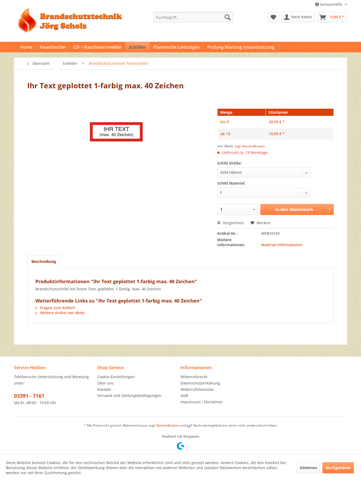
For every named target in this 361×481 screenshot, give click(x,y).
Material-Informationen (282, 244)
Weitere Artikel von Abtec (62, 312)
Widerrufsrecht (194, 376)
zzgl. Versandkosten (250, 146)
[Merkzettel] (273, 17)
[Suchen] (227, 17)
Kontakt (104, 389)
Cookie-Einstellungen (116, 376)
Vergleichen (233, 222)
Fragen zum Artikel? (57, 307)
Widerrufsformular (197, 389)
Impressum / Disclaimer (202, 401)
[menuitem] (193, 17)
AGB (184, 395)
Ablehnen (308, 467)
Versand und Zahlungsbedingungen (129, 395)
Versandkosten (167, 425)
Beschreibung (43, 261)
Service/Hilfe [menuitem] (331, 4)
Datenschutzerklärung (200, 383)
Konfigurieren (338, 467)
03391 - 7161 (29, 395)
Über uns (105, 383)
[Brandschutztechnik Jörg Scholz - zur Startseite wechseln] (69, 25)
